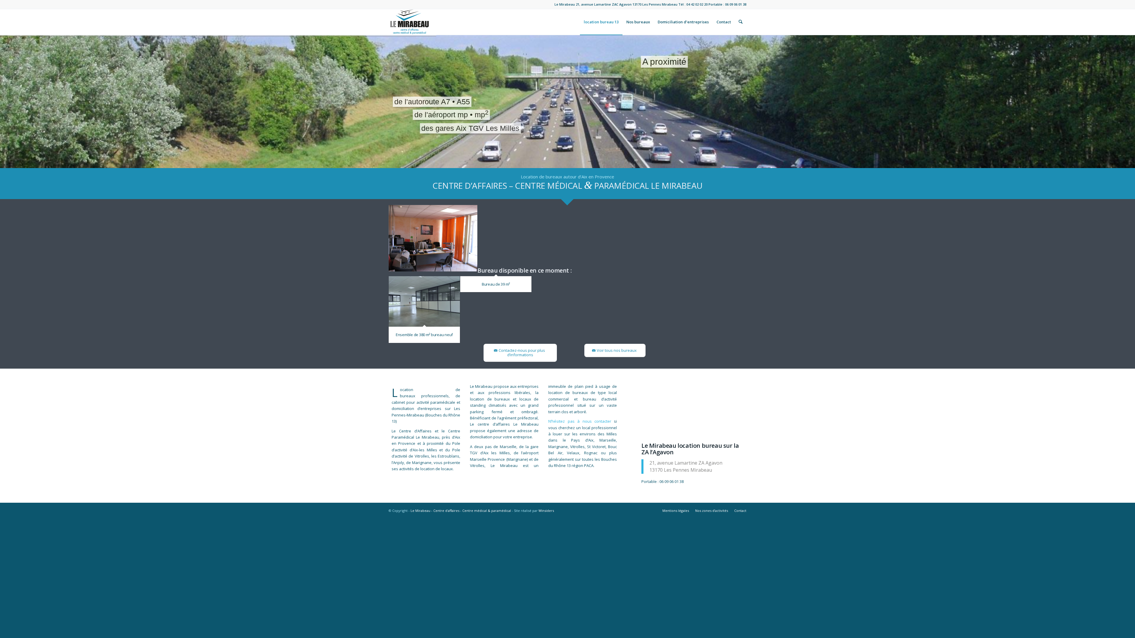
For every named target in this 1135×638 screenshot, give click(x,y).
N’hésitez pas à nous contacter (579, 421)
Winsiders (546, 510)
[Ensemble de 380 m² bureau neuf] (424, 301)
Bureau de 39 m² (496, 284)
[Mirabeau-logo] (409, 22)
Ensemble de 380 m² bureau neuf (424, 334)
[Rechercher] (740, 22)
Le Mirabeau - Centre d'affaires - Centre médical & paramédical (461, 510)
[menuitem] (601, 22)
